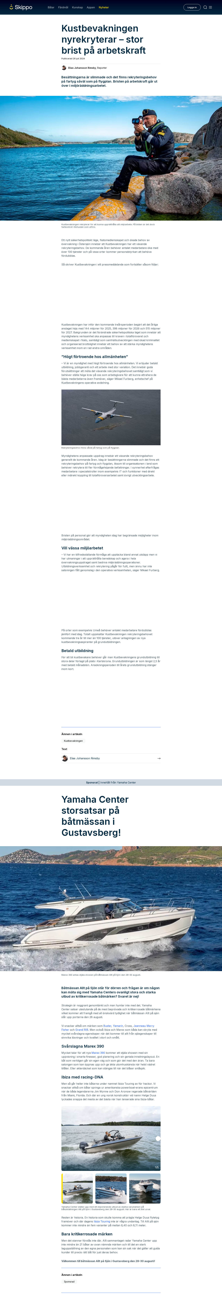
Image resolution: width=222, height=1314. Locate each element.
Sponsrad (69, 1281)
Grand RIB (81, 1029)
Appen (91, 7)
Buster (107, 1025)
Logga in (192, 7)
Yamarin (118, 1025)
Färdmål (63, 7)
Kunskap (77, 7)
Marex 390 (98, 1052)
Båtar (51, 7)
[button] (158, 1138)
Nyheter (104, 7)
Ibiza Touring (102, 1221)
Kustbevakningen (73, 740)
